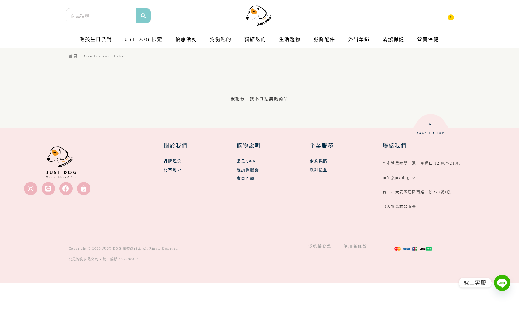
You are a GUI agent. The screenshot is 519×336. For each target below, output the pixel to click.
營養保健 (428, 39)
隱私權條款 (320, 246)
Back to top (430, 132)
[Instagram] (30, 188)
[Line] (48, 188)
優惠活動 (186, 39)
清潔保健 (393, 39)
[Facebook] (66, 188)
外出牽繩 (359, 39)
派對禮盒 (319, 170)
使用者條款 (355, 246)
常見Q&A (246, 161)
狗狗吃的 (221, 39)
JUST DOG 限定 (142, 39)
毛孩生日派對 (96, 39)
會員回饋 (246, 178)
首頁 (73, 56)
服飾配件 (324, 39)
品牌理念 (173, 161)
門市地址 (173, 170)
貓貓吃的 (255, 39)
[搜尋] (143, 15)
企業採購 (319, 161)
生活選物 (290, 39)
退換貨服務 (248, 170)
